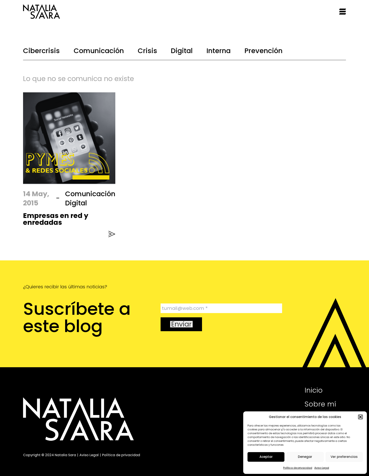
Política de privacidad (297, 468)
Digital (182, 50)
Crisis (147, 50)
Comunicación (99, 50)
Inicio (314, 390)
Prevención (264, 50)
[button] (360, 417)
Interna (218, 50)
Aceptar (266, 456)
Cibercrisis (41, 50)
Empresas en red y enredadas (55, 219)
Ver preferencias (344, 456)
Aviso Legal (321, 468)
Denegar (305, 456)
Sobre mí (320, 404)
